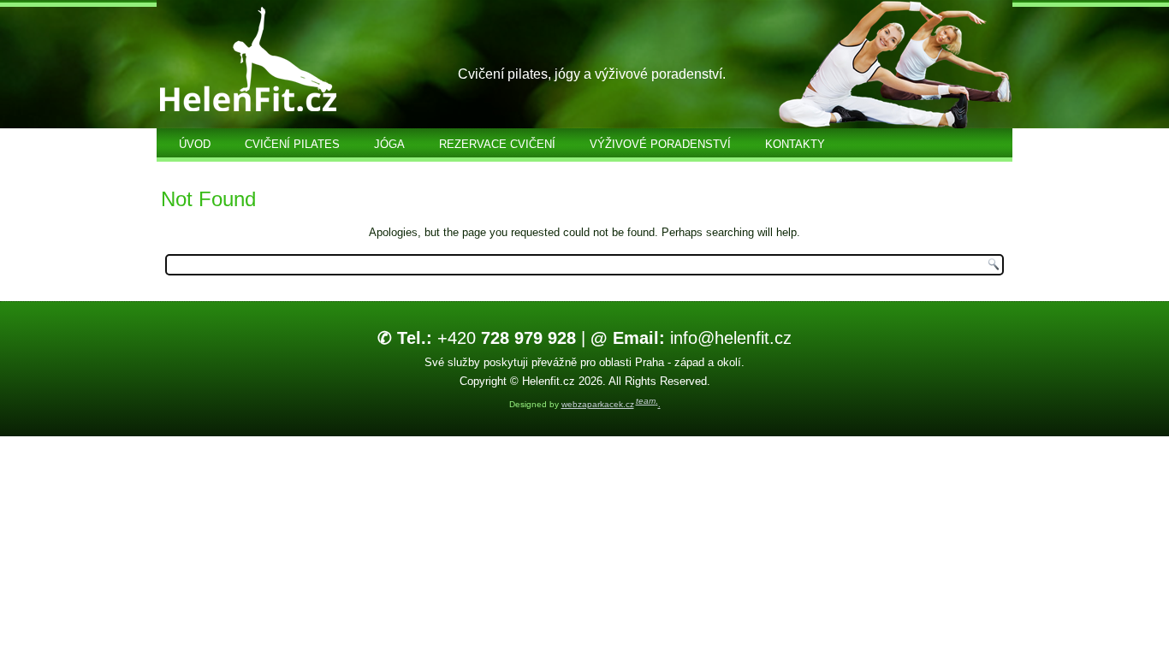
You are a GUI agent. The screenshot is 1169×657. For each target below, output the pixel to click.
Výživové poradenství (660, 144)
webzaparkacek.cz (597, 404)
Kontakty (795, 144)
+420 (476, 337)
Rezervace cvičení (497, 144)
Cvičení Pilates (292, 144)
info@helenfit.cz (691, 337)
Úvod (195, 144)
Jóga (389, 144)
